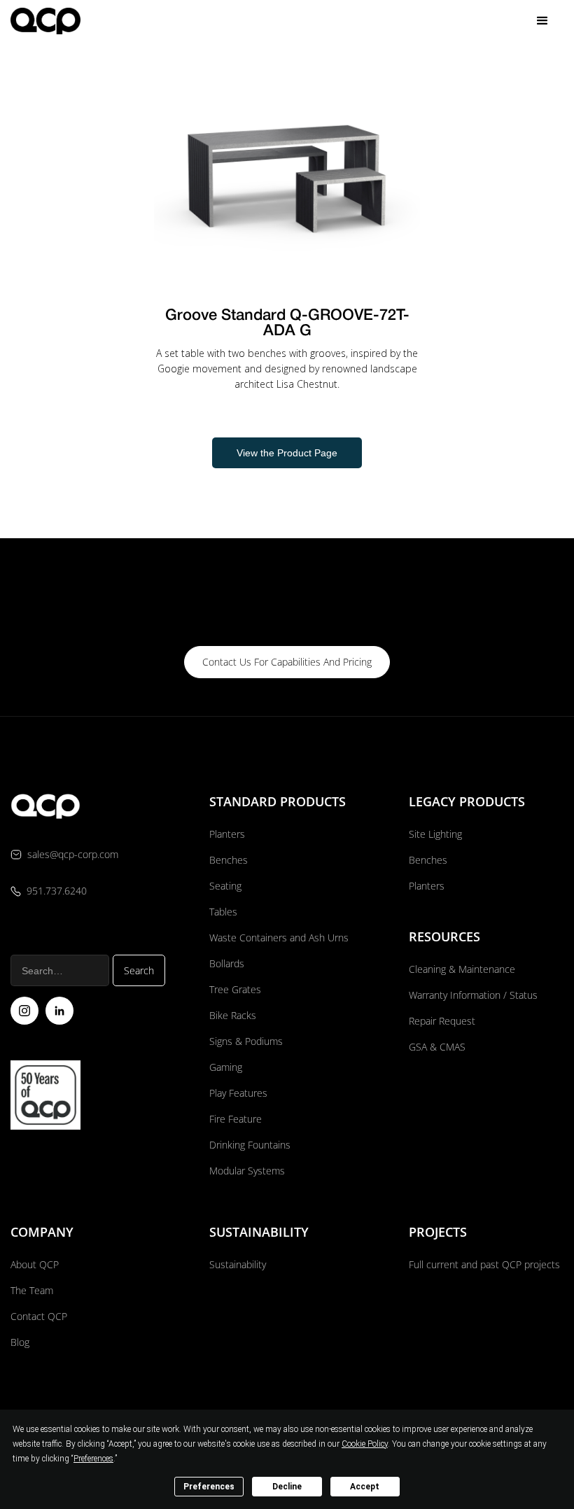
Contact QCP (38, 1316)
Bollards (226, 963)
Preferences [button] (93, 1459)
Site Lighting (435, 834)
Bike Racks (232, 1015)
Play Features (238, 1093)
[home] (45, 21)
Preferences (208, 1487)
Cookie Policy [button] (365, 1444)
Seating (225, 885)
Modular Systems (247, 1170)
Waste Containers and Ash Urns (279, 937)
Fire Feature (235, 1118)
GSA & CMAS (437, 1046)
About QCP (34, 1264)
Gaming (225, 1067)
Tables (223, 911)
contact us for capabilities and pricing (287, 661)
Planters (227, 834)
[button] (543, 21)
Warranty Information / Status (474, 995)
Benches (228, 859)
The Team (31, 1290)
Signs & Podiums (246, 1041)
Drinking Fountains (249, 1144)
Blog (19, 1342)
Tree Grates (235, 989)
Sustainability (237, 1264)
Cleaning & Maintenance (462, 969)
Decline (287, 1487)
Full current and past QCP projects (484, 1264)
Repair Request (442, 1020)
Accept (364, 1487)
